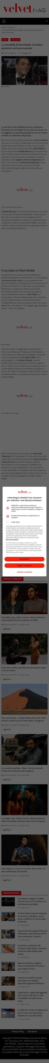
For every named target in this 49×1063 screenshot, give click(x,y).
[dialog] (24, 531)
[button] (24, 522)
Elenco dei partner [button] (12, 539)
